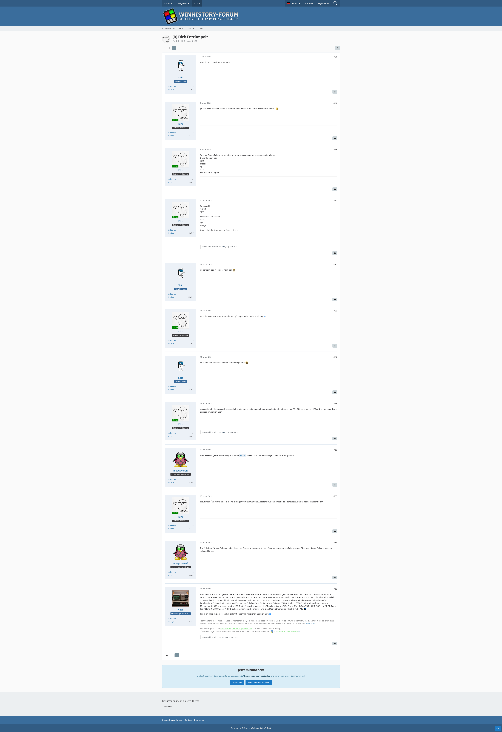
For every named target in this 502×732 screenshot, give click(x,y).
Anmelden (309, 3)
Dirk (223, 247)
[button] (294, 3)
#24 (335, 200)
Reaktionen (172, 86)
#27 (335, 357)
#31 (335, 542)
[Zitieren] (334, 92)
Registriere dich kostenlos (257, 676)
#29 (335, 450)
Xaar (223, 637)
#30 (335, 496)
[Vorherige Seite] (164, 48)
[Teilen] (337, 48)
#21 (335, 56)
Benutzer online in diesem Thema (180, 700)
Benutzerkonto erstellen (258, 682)
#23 (335, 149)
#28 (335, 403)
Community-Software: (251, 728)
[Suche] (335, 3)
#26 (335, 310)
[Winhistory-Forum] (251, 16)
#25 (335, 264)
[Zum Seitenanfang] (498, 728)
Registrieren (323, 3)
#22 (335, 103)
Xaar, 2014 (310, 623)
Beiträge (171, 89)
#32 (335, 589)
